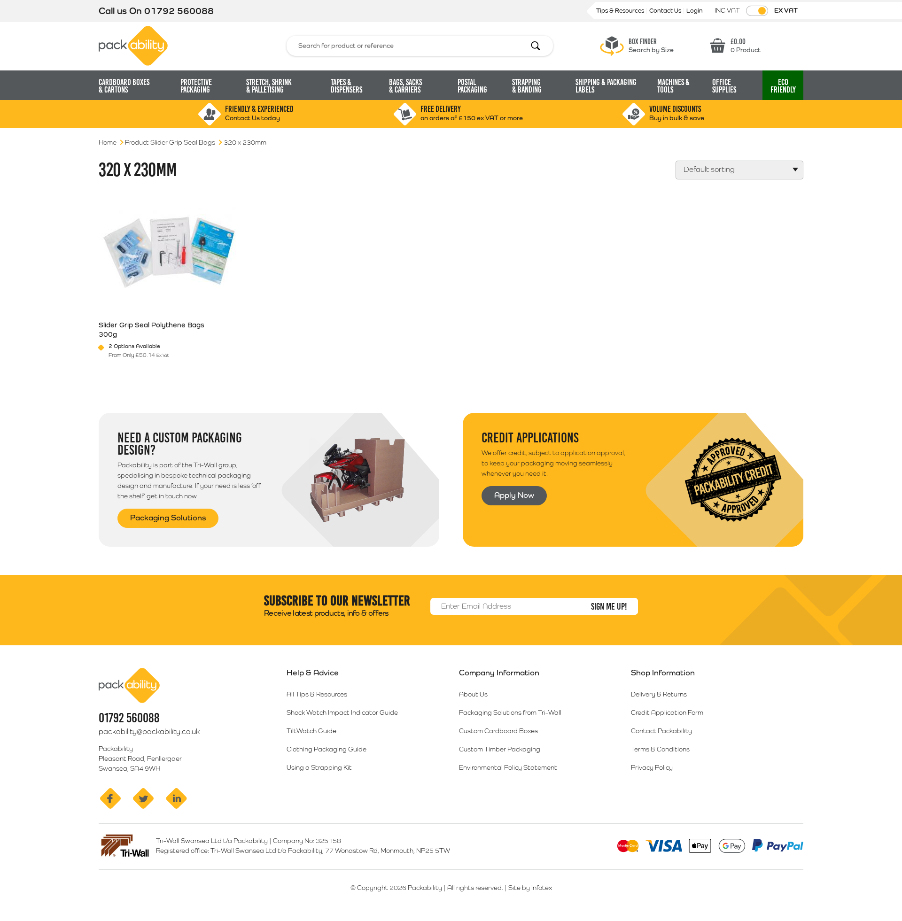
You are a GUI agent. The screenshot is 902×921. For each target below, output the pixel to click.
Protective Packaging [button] (196, 85)
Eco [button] (783, 85)
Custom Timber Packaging (499, 749)
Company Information (499, 672)
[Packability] (133, 45)
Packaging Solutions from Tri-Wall (510, 712)
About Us (473, 694)
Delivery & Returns (659, 694)
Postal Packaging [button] (472, 85)
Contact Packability (661, 731)
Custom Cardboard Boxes (498, 731)
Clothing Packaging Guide (326, 749)
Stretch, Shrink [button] (269, 85)
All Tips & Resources (317, 694)
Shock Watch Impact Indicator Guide (342, 712)
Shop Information (663, 672)
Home (108, 142)
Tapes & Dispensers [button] (346, 85)
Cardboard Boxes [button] (124, 85)
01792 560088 (179, 10)
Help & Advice (313, 672)
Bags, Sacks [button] (405, 85)
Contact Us (666, 10)
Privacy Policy (652, 767)
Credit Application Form (667, 712)
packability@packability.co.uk (149, 731)
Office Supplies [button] (724, 85)
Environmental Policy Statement (508, 767)
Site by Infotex (530, 887)
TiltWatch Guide (311, 731)
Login (694, 10)
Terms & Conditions (660, 749)
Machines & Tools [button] (673, 85)
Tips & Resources (620, 10)
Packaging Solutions (168, 517)
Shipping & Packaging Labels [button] (606, 85)
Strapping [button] (527, 85)
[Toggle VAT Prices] (757, 11)
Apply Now (514, 495)
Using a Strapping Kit (319, 767)
